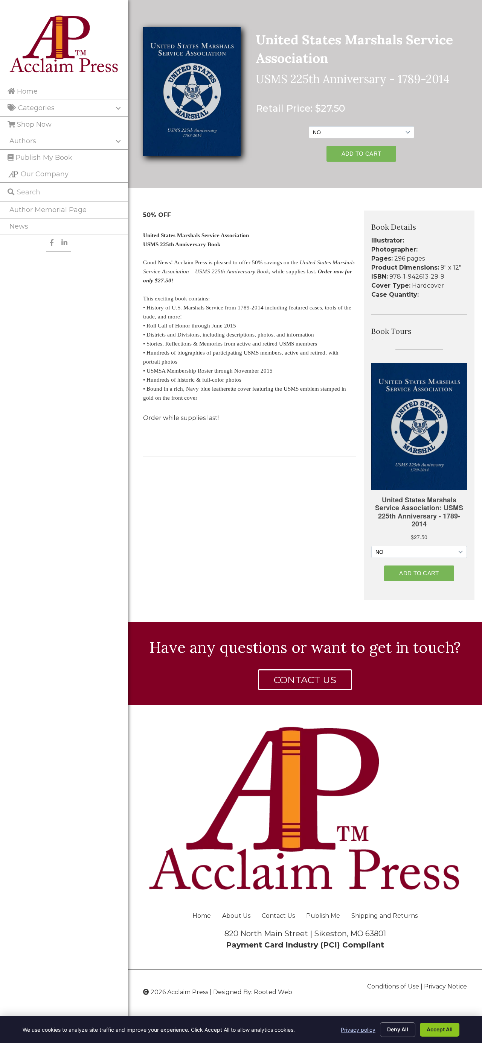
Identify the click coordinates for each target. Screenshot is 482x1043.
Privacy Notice (445, 986)
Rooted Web (273, 992)
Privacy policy (358, 1029)
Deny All (397, 1029)
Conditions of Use (393, 986)
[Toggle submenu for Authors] (118, 141)
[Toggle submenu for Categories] (118, 108)
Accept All (440, 1029)
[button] (305, 679)
